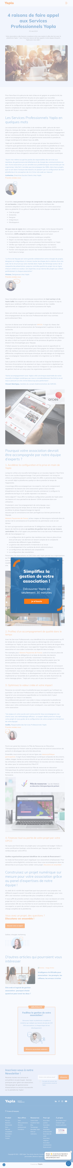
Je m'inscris (36, 601)
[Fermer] (71, 1152)
